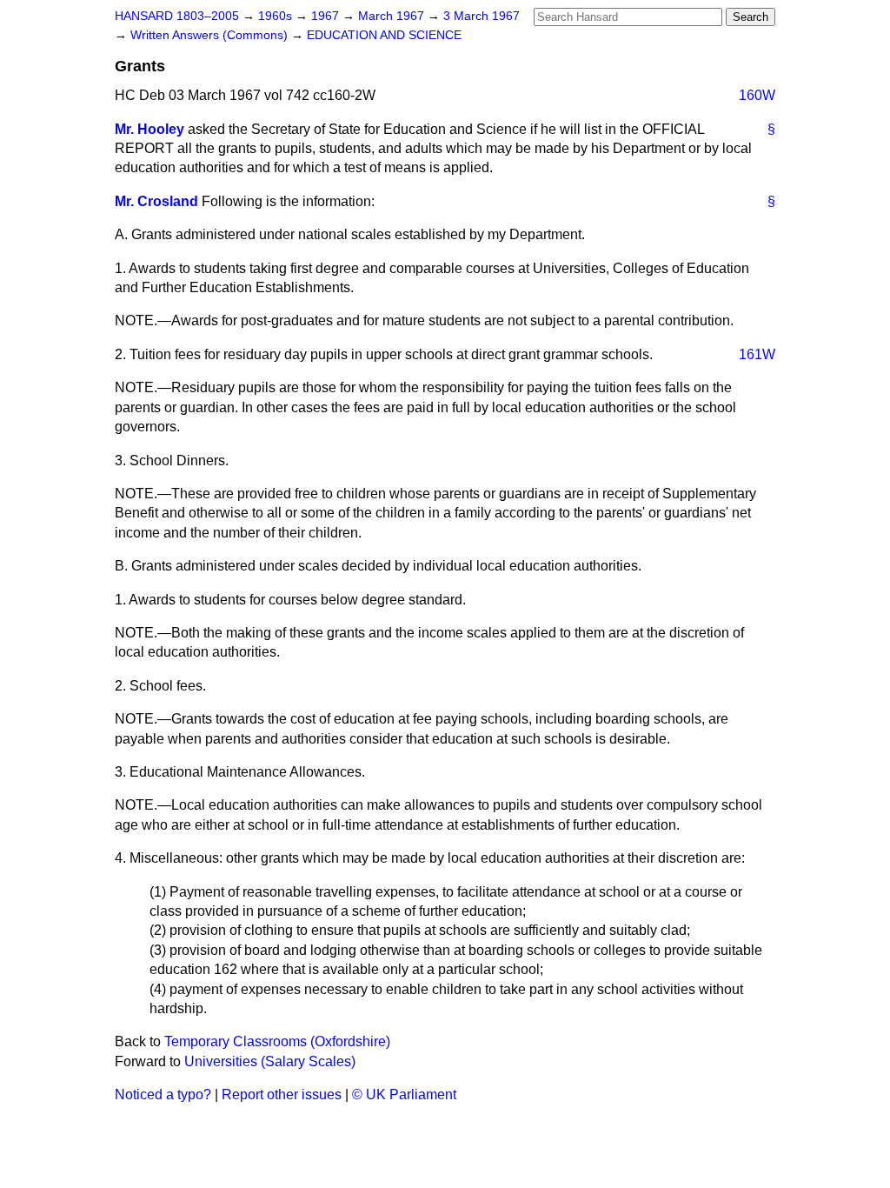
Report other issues (282, 1094)
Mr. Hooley (149, 129)
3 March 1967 (481, 16)
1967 (326, 16)
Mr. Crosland (156, 201)
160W (757, 95)
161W (757, 354)
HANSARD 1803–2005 (177, 16)
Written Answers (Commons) (210, 35)
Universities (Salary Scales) (269, 1061)
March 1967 (393, 16)
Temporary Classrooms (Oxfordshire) (277, 1041)
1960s (277, 16)
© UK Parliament (404, 1094)
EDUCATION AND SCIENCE (384, 35)
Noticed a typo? (163, 1094)
